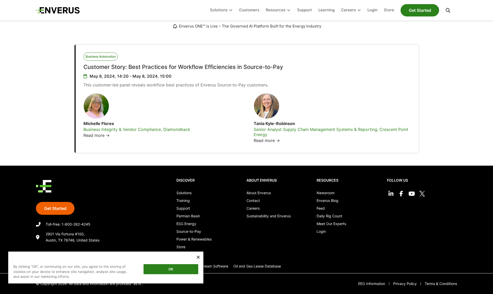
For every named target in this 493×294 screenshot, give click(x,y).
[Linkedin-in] (391, 194)
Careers (253, 208)
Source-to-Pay (188, 231)
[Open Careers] (359, 10)
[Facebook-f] (401, 194)
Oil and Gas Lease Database (257, 266)
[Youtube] (412, 194)
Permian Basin (188, 216)
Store (180, 247)
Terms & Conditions (441, 283)
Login (321, 231)
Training (183, 200)
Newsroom (326, 193)
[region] (105, 268)
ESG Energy (186, 223)
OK (170, 269)
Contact (253, 200)
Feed (321, 208)
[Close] (198, 257)
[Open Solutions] (231, 10)
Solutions (184, 193)
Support (183, 208)
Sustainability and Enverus (268, 216)
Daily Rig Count (329, 216)
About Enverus (258, 193)
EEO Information (371, 283)
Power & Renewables (194, 239)
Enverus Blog (327, 200)
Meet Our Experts (331, 223)
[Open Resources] (289, 10)
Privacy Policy (405, 283)
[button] (448, 10)
